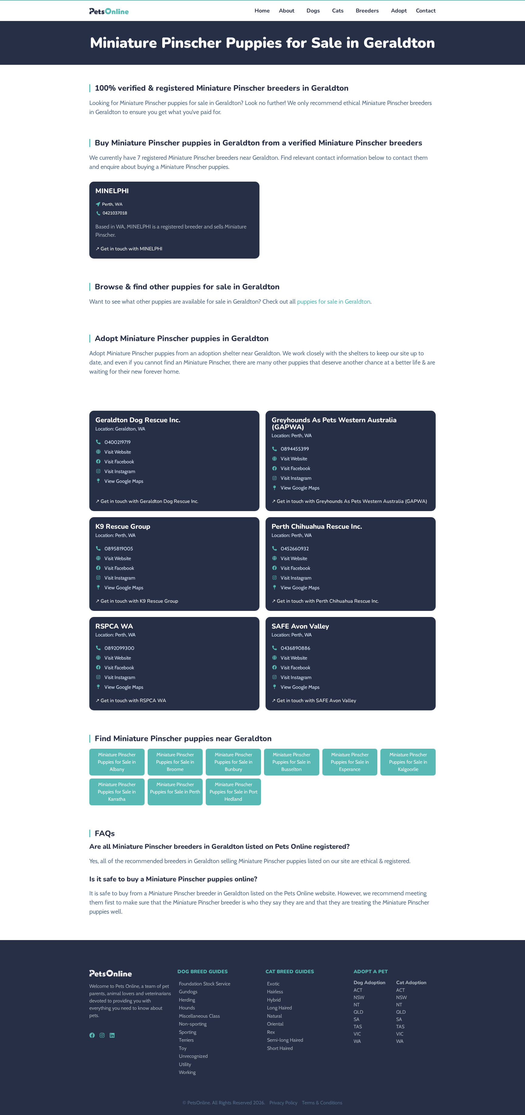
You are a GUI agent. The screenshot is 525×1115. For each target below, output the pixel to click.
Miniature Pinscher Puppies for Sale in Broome (175, 762)
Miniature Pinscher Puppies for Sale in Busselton (292, 762)
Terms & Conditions (322, 1103)
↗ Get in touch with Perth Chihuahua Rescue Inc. (325, 601)
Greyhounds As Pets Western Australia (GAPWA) (334, 423)
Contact (426, 10)
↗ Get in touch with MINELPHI (128, 249)
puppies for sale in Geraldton (333, 301)
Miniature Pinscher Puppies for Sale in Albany (117, 762)
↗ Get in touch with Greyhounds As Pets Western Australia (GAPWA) (349, 501)
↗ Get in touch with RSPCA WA (130, 700)
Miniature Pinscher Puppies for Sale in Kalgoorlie (408, 762)
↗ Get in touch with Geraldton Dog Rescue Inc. (146, 501)
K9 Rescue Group (122, 526)
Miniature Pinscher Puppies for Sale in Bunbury (233, 762)
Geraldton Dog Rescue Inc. (137, 420)
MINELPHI (112, 191)
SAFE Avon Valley (300, 626)
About (286, 10)
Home (262, 10)
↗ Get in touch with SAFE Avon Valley (314, 700)
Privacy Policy (283, 1103)
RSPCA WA (114, 626)
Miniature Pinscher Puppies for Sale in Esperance (350, 762)
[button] (312, 10)
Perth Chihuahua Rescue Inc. (317, 526)
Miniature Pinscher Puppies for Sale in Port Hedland (233, 792)
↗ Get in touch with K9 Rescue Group (136, 601)
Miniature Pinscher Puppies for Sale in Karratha (117, 792)
